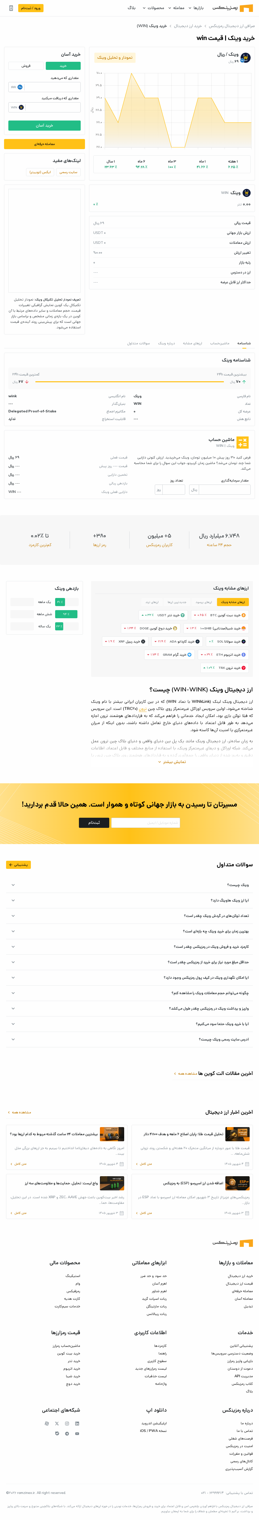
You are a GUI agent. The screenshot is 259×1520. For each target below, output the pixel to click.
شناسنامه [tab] (244, 343)
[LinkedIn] (77, 1424)
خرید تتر (173, 615)
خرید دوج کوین (161, 628)
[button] (233, 164)
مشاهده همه (185, 1073)
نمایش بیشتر (171, 762)
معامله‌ (178, 8)
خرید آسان (44, 125)
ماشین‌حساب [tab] (219, 343)
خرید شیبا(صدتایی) (226, 628)
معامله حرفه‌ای (44, 144)
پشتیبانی (18, 865)
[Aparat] (47, 1424)
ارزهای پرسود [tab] (204, 602)
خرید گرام (179, 654)
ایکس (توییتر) (40, 172)
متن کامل (143, 1164)
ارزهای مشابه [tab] (192, 343)
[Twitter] (57, 1424)
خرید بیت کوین (229, 615)
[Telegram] (67, 1434)
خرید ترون (233, 667)
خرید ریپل (133, 641)
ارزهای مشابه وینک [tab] (233, 602)
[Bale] (57, 1433)
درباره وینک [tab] (166, 343)
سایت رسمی (68, 172)
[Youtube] (77, 1434)
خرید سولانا (232, 641)
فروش (25, 65)
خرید (63, 65)
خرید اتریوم (232, 654)
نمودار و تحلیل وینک (115, 58)
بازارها (198, 8)
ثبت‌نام (94, 823)
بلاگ (132, 8)
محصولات (156, 8)
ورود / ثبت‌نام (30, 8)
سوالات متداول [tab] (138, 343)
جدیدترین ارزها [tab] (177, 602)
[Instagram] (67, 1424)
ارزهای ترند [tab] (152, 602)
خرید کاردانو (186, 641)
